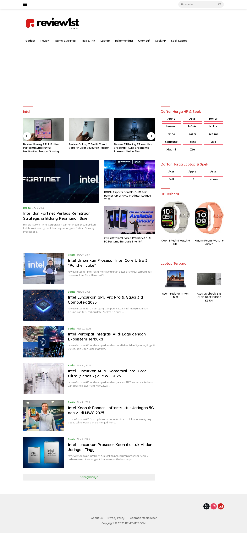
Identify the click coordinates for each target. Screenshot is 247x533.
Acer (171, 171)
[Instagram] (214, 506)
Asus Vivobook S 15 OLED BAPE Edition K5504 (209, 297)
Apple (171, 119)
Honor (213, 119)
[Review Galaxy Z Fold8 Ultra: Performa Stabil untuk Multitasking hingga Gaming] (43, 129)
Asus (192, 119)
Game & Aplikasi (65, 40)
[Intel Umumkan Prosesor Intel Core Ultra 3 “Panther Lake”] (43, 268)
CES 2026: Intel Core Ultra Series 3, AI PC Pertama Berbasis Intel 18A (127, 239)
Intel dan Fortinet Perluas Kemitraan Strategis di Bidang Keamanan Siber (57, 216)
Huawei (171, 126)
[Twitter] (206, 506)
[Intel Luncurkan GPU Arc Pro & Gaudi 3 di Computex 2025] (43, 305)
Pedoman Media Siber (143, 518)
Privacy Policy (115, 518)
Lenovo (213, 179)
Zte (192, 149)
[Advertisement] (123, 74)
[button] (220, 4)
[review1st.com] (52, 22)
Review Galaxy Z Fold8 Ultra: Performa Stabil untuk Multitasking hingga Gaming (41, 148)
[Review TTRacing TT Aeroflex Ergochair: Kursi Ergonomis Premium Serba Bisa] (134, 129)
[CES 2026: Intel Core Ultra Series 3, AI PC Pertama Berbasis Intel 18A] (129, 220)
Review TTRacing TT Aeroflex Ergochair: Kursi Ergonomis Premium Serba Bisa (133, 148)
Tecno (192, 142)
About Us (97, 518)
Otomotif (144, 40)
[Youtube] (221, 506)
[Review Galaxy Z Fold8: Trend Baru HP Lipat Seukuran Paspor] (89, 129)
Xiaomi (171, 149)
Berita (27, 207)
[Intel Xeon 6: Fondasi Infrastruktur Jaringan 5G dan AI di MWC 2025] (43, 415)
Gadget (30, 40)
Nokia (213, 126)
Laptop (105, 40)
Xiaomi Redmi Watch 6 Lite (175, 242)
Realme (213, 134)
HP (192, 179)
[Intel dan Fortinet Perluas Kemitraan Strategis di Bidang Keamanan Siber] (61, 181)
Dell (171, 179)
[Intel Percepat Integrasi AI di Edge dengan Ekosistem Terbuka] (43, 341)
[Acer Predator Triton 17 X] (175, 279)
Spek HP (160, 40)
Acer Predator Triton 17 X (175, 295)
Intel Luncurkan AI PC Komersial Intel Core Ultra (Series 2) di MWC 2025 (107, 373)
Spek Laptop (179, 40)
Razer (192, 134)
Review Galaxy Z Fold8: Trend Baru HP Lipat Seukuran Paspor (89, 146)
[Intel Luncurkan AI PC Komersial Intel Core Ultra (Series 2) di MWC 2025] (43, 378)
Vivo (213, 142)
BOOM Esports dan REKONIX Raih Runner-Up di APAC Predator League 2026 (127, 195)
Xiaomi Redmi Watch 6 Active (209, 242)
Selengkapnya (89, 477)
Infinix (192, 126)
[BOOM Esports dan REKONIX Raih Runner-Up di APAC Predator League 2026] (129, 174)
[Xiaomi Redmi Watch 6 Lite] (175, 217)
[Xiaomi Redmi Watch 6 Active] (209, 217)
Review (45, 40)
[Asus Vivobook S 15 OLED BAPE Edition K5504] (209, 279)
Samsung (171, 142)
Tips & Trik (88, 40)
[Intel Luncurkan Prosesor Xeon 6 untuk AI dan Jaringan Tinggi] (43, 452)
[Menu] (25, 4)
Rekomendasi (124, 40)
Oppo (171, 134)
